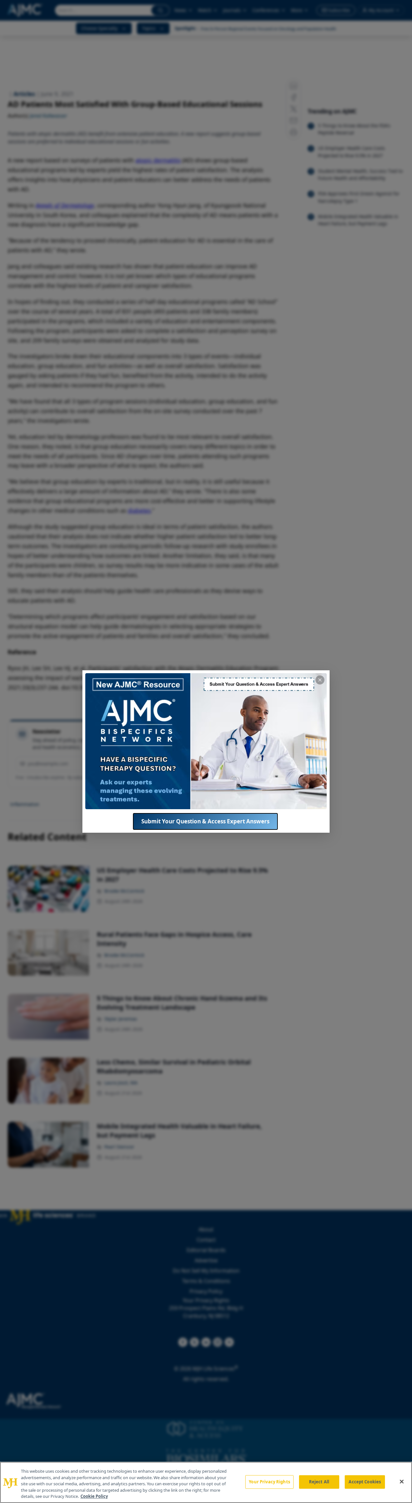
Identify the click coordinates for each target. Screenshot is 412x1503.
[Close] (402, 1482)
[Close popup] (319, 679)
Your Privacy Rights (269, 1482)
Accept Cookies (365, 1482)
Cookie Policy (94, 1496)
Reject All (319, 1482)
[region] (206, 1482)
